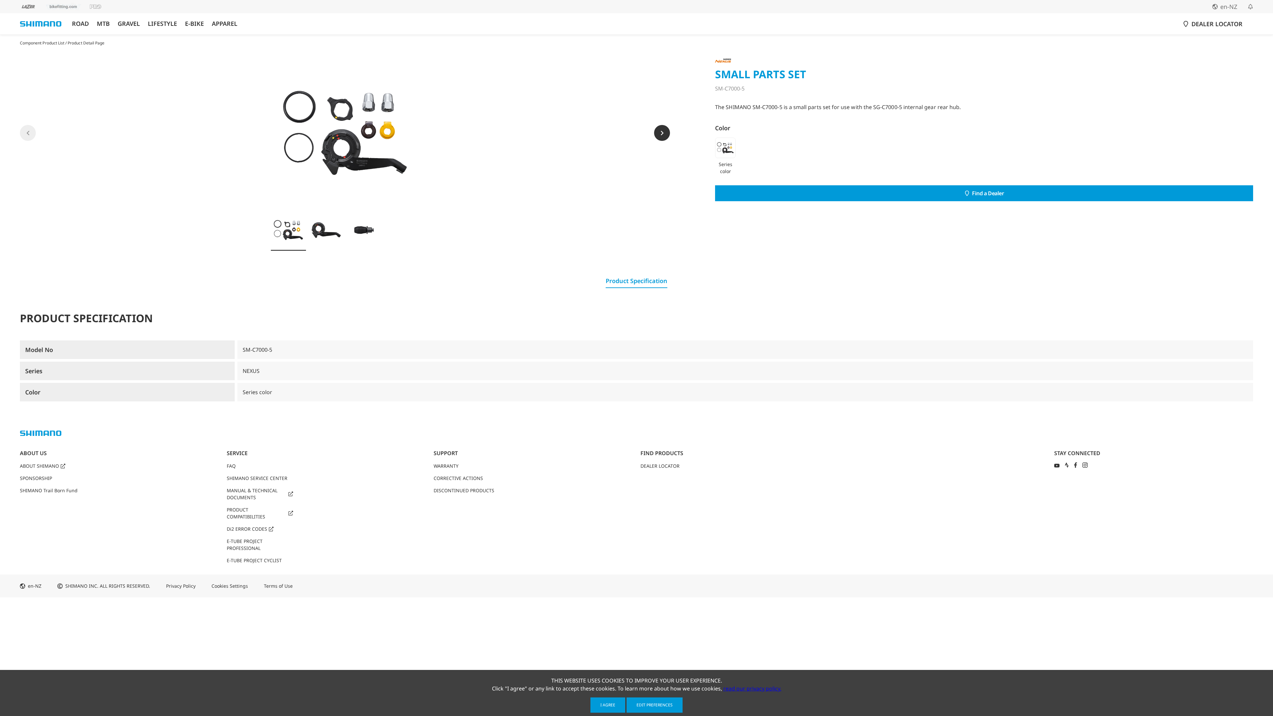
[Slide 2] (326, 230)
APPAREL (224, 24)
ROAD (80, 24)
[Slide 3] (364, 230)
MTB (103, 24)
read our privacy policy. (752, 688)
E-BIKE (194, 24)
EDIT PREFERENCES (654, 705)
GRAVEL (129, 24)
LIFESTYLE (162, 24)
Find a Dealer (988, 193)
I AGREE (607, 705)
